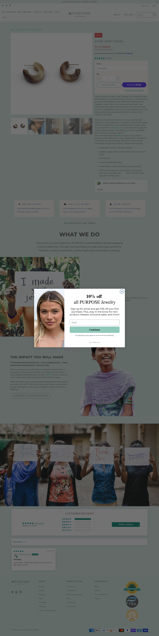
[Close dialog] (122, 292)
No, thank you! (94, 342)
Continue (94, 329)
